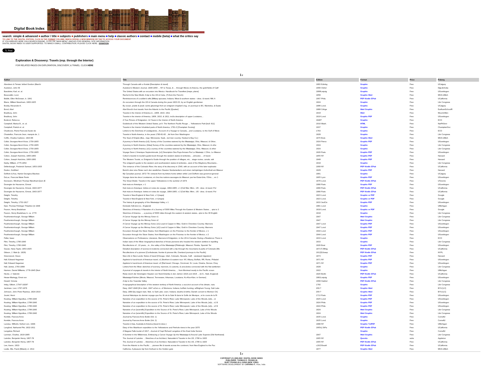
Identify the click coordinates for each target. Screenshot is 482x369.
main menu (98, 36)
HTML (362, 124)
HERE (90, 65)
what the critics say (185, 36)
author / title (49, 36)
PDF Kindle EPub (368, 99)
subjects (65, 36)
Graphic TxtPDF (367, 324)
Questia (364, 338)
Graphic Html (366, 95)
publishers (81, 36)
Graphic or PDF (367, 195)
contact (145, 36)
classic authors (127, 36)
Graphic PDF (366, 116)
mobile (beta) (161, 36)
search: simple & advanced (20, 36)
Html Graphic (366, 109)
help (111, 36)
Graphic (364, 84)
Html (362, 113)
